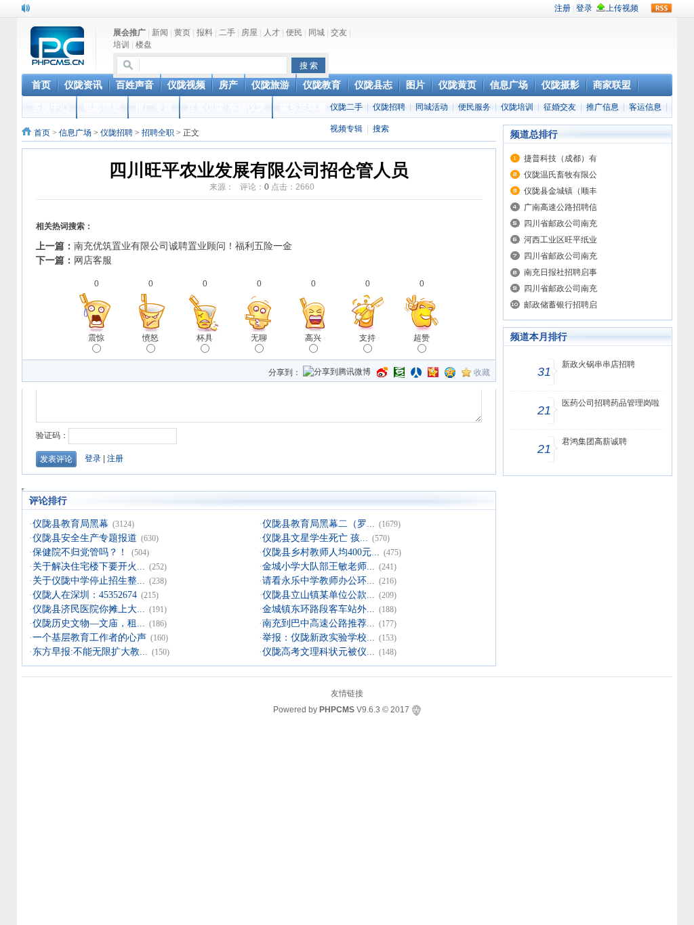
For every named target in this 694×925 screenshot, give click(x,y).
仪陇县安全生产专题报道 (85, 538)
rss (661, 8)
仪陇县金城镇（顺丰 (560, 191)
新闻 (160, 32)
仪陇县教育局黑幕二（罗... (318, 524)
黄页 (182, 32)
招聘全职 (158, 132)
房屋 (249, 32)
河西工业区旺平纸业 (560, 239)
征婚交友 (560, 107)
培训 (121, 44)
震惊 (96, 338)
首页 (42, 132)
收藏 (482, 372)
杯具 (205, 338)
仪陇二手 (346, 107)
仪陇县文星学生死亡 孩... (315, 538)
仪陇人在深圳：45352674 (85, 595)
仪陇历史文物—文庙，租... (89, 623)
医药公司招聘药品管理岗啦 (610, 403)
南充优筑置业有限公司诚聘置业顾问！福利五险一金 (183, 245)
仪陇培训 (517, 107)
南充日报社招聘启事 (560, 272)
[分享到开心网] (433, 372)
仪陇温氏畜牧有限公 (560, 174)
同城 (316, 32)
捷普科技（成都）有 (560, 158)
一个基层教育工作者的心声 (89, 637)
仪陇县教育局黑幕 (70, 524)
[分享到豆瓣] (399, 372)
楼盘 (144, 44)
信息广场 (75, 132)
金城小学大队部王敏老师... (318, 566)
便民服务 (474, 107)
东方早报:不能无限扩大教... (90, 652)
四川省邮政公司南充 (560, 223)
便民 (294, 32)
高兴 (313, 338)
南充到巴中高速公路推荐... (318, 623)
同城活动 (431, 107)
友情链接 (347, 693)
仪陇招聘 (389, 107)
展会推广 (129, 32)
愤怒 (150, 338)
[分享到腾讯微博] (337, 373)
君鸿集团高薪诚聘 (594, 441)
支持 (367, 338)
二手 (227, 32)
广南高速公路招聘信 (560, 207)
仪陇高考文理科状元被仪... (318, 652)
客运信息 (645, 107)
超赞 (421, 338)
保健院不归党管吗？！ (80, 552)
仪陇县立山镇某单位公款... (318, 595)
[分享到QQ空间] (450, 372)
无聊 (259, 338)
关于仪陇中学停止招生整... (89, 581)
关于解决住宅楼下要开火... (89, 566)
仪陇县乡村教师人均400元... (321, 552)
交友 (339, 32)
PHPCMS (336, 709)
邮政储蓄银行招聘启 (560, 304)
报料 (205, 32)
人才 (272, 32)
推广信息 (602, 107)
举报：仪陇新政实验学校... (318, 637)
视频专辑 (346, 128)
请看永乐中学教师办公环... (318, 581)
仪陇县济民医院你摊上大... (89, 609)
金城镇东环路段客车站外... (318, 609)
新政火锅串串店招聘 (598, 364)
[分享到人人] (416, 372)
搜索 (381, 128)
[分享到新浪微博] (382, 372)
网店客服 (93, 260)
